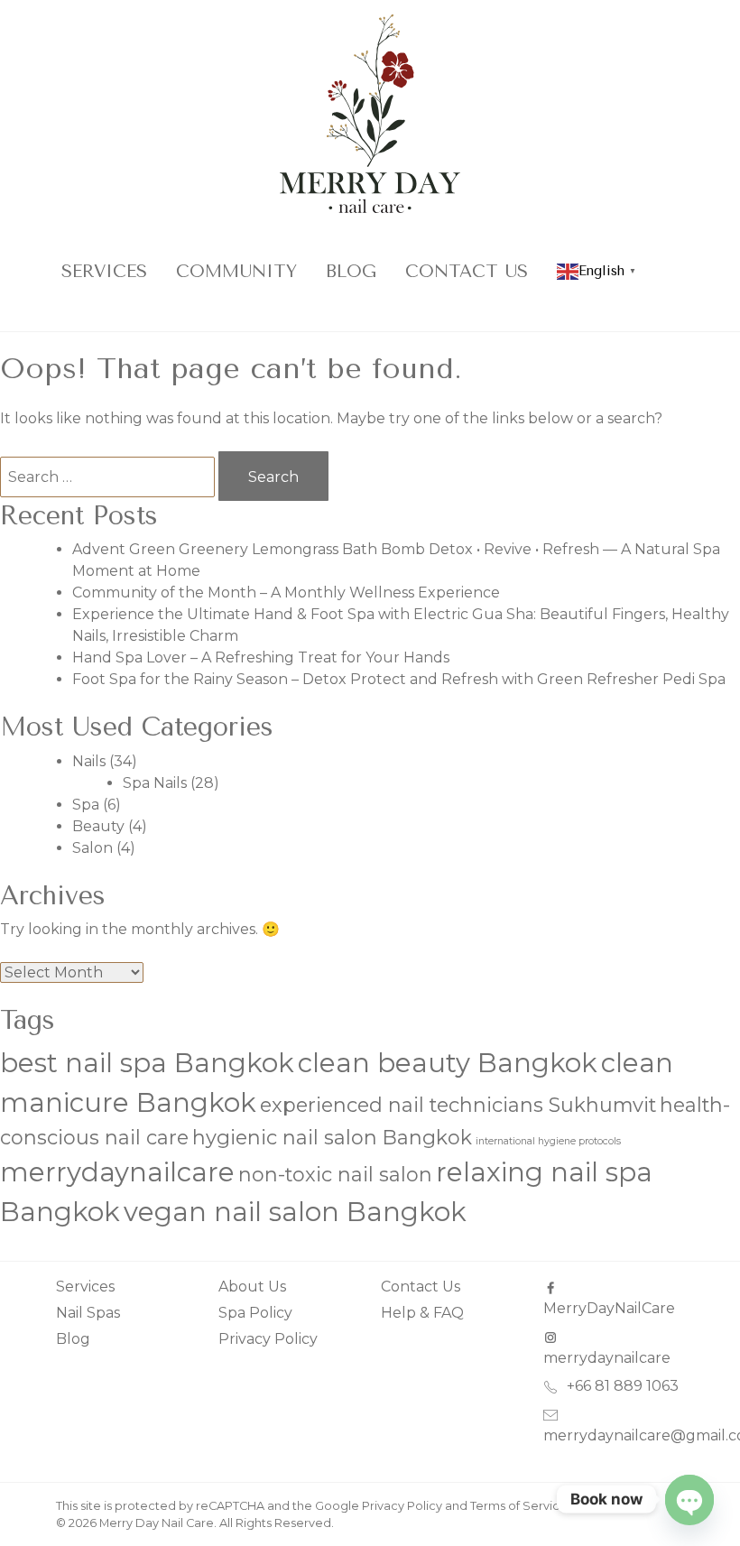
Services (104, 271)
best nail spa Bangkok (147, 1062)
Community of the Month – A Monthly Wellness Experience (286, 592)
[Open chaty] (689, 1499)
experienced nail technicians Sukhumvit (458, 1104)
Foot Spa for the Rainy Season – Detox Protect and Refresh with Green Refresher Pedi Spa (399, 679)
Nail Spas (88, 1312)
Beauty (98, 826)
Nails (89, 761)
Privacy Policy (268, 1338)
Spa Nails (155, 783)
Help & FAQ (422, 1312)
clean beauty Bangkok (447, 1062)
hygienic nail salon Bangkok (332, 1137)
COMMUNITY (236, 271)
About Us (252, 1286)
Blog (351, 271)
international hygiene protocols (548, 1141)
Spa (85, 804)
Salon (92, 847)
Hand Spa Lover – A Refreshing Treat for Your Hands (260, 657)
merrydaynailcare (117, 1172)
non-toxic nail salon (335, 1174)
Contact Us (466, 271)
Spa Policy (255, 1312)
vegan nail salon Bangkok (295, 1211)
